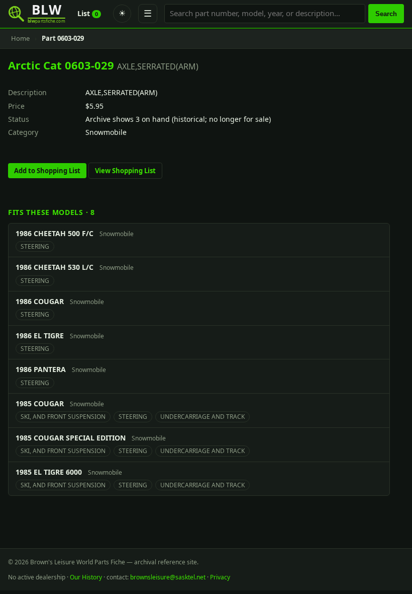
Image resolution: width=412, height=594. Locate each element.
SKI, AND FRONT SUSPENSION (63, 416)
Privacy (220, 577)
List (87, 13)
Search (386, 14)
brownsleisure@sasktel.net (167, 577)
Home (20, 38)
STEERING (35, 246)
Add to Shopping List (47, 170)
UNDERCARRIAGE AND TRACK (202, 416)
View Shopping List (125, 170)
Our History (86, 577)
